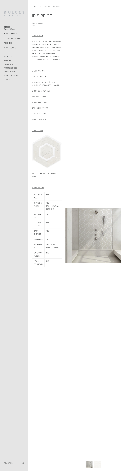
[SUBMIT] (23, 463)
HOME (34, 7)
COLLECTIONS (45, 7)
